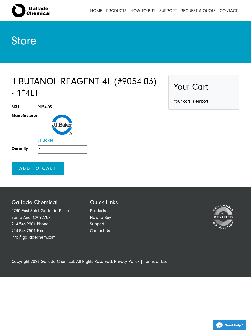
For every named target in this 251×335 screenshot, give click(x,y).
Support (168, 10)
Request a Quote (198, 10)
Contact (229, 10)
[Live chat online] (229, 325)
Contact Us (100, 230)
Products (116, 10)
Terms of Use (156, 261)
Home (96, 10)
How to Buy (142, 10)
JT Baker (45, 140)
